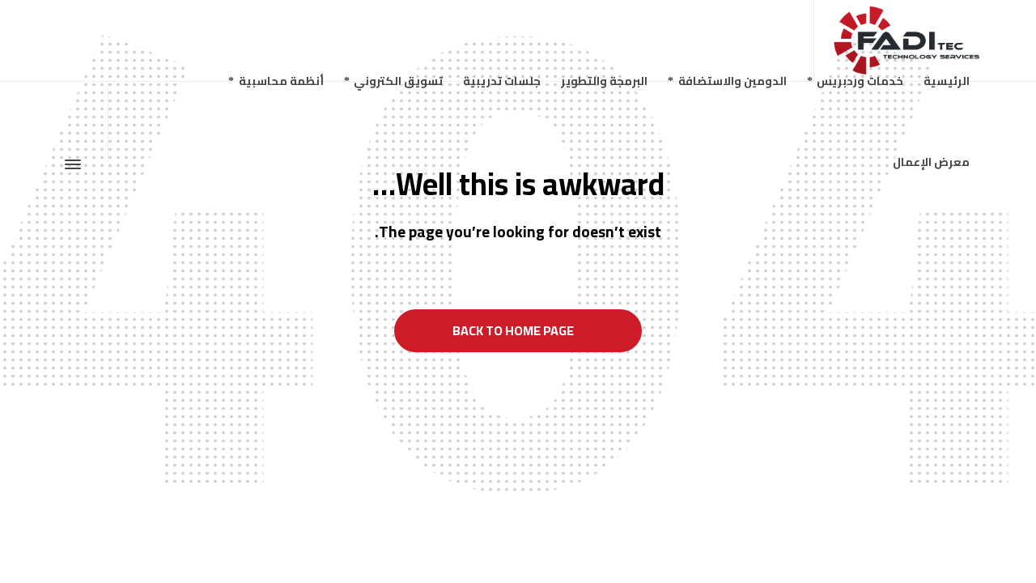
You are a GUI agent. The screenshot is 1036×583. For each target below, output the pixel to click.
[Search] (74, 81)
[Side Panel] (76, 164)
